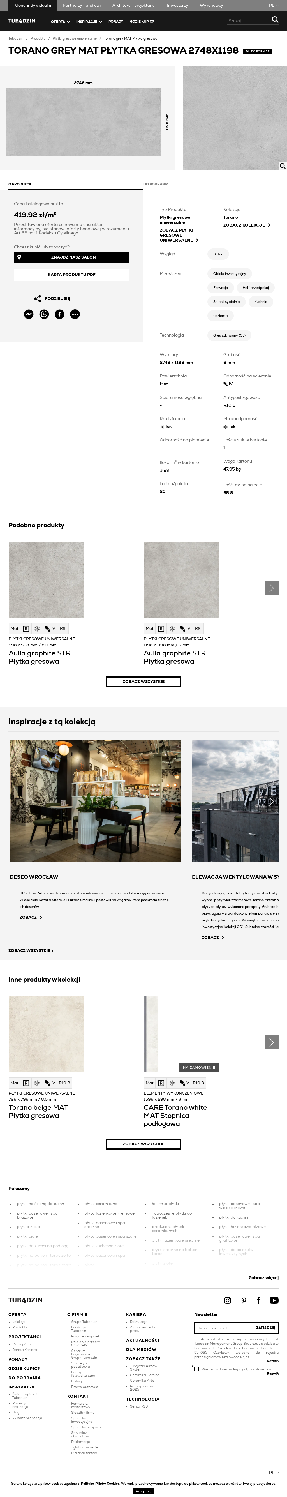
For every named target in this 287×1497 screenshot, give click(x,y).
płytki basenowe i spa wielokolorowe (239, 1206)
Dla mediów (141, 1350)
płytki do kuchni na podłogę (42, 1246)
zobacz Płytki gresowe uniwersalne (176, 235)
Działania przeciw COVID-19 (85, 1343)
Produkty (38, 38)
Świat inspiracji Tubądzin (24, 1396)
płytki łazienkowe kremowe (109, 1213)
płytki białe (27, 1236)
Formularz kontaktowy (80, 1405)
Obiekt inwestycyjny (229, 273)
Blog (15, 1412)
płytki (89, 1265)
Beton (218, 254)
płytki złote (162, 1263)
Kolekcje (18, 1321)
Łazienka (220, 315)
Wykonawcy (211, 6)
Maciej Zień (21, 1344)
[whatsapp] (44, 314)
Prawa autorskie (84, 1386)
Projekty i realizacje (20, 1405)
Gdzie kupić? (142, 21)
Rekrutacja (139, 1321)
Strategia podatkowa (80, 1365)
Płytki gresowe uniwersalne (75, 38)
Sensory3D (139, 1406)
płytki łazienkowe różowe (242, 1227)
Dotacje (77, 1381)
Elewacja (220, 287)
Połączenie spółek (85, 1336)
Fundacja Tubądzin (78, 1329)
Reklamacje (80, 1441)
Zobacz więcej (264, 1277)
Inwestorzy (177, 6)
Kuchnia (260, 301)
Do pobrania (24, 1378)
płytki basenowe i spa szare (110, 1236)
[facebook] (59, 314)
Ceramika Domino (144, 1375)
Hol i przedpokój (256, 287)
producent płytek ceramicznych (168, 1229)
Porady (115, 21)
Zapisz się (265, 1328)
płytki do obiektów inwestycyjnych (236, 1252)
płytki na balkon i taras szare (44, 1265)
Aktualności (142, 1340)
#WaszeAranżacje (27, 1418)
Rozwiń (273, 1361)
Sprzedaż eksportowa (81, 1434)
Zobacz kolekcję (244, 225)
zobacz (28, 918)
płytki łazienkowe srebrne (176, 1240)
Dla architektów (84, 1453)
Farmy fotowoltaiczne (83, 1374)
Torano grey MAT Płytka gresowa (131, 38)
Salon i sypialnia (226, 301)
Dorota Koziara (24, 1349)
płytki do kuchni (233, 1217)
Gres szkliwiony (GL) (229, 335)
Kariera (136, 1315)
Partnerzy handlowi (82, 6)
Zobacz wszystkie (144, 682)
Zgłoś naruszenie (84, 1447)
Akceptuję (143, 1491)
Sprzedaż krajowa (86, 1427)
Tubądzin (15, 38)
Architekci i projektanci (133, 6)
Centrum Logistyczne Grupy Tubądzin (84, 1354)
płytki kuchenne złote (104, 1246)
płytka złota (28, 1227)
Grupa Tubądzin (84, 1321)
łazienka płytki (165, 1204)
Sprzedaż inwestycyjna (81, 1420)
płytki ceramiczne (100, 1204)
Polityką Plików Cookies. (101, 1483)
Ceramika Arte (142, 1380)
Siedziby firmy (82, 1412)
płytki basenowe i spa (104, 1256)
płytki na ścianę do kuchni (41, 1204)
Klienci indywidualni (32, 6)
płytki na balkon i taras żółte (44, 1256)
